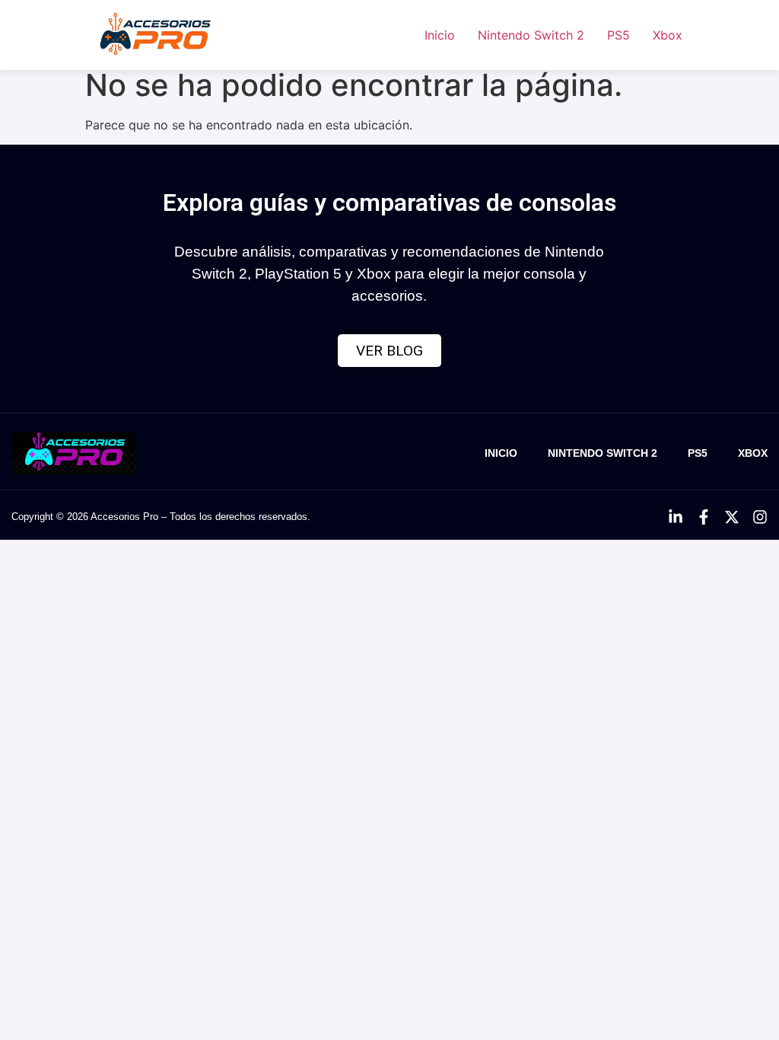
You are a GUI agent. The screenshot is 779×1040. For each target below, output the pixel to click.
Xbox (667, 35)
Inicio (439, 35)
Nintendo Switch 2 (531, 35)
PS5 (618, 35)
